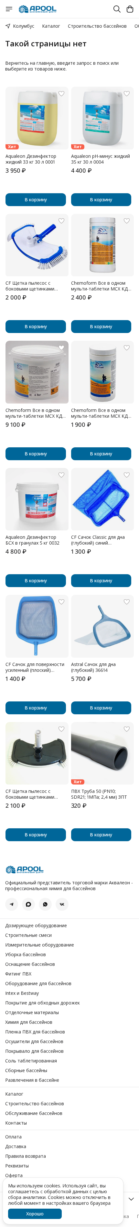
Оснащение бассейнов (30, 964)
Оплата (13, 1137)
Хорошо (35, 1214)
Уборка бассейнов (25, 954)
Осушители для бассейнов (34, 1041)
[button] (37, 118)
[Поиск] (117, 9)
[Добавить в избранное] (61, 94)
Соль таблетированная (31, 1061)
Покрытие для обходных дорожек (42, 1003)
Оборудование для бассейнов (38, 983)
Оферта (14, 1175)
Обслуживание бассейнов (33, 1113)
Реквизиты (17, 1166)
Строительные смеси (28, 935)
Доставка (15, 1146)
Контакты (16, 1123)
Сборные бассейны (26, 1070)
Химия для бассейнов (28, 1022)
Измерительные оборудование (39, 945)
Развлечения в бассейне (32, 1080)
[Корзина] (130, 9)
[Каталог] (9, 9)
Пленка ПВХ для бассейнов (35, 1032)
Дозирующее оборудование (36, 925)
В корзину (36, 199)
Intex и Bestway (22, 993)
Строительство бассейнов (97, 26)
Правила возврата (25, 1156)
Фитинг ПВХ (18, 974)
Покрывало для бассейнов (34, 1051)
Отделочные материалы (32, 1012)
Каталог (51, 26)
